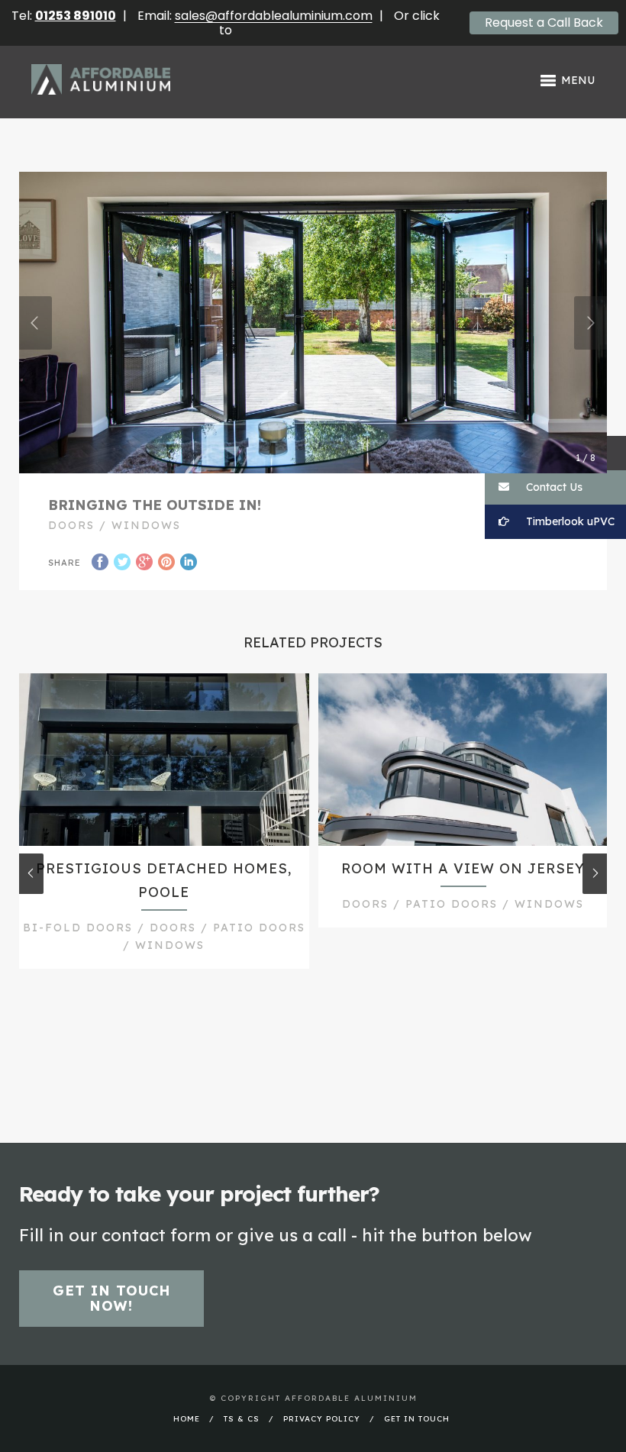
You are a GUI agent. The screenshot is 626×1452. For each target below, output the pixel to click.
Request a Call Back (544, 22)
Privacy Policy (321, 1419)
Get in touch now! (111, 1298)
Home (186, 1419)
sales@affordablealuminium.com (274, 15)
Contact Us (552, 487)
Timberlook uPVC (569, 521)
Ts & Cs (242, 1419)
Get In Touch (417, 1419)
